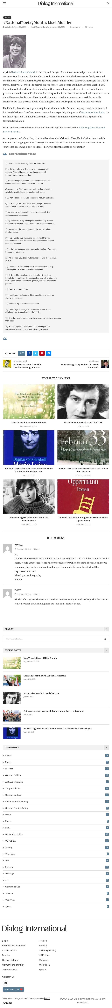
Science (56, 893)
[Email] (5, 983)
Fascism (56, 768)
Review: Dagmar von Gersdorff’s (57, 728)
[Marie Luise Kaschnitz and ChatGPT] (83, 401)
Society (56, 847)
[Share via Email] (48, 353)
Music (56, 821)
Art (56, 880)
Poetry (56, 762)
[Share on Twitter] (35, 353)
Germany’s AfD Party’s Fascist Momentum (44, 676)
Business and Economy (56, 801)
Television (56, 854)
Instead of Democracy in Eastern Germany (53, 711)
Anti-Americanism (56, 782)
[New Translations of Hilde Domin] (29, 401)
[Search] (108, 3)
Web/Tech (56, 900)
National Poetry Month (23, 72)
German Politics (56, 775)
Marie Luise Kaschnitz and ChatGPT (83, 422)
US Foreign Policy (56, 834)
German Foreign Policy (56, 808)
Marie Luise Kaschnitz (92, 112)
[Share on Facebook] (29, 353)
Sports (56, 906)
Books (56, 755)
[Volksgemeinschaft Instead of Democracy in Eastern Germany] (12, 715)
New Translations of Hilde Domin (28, 422)
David (18, 590)
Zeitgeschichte (56, 788)
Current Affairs (56, 886)
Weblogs (56, 873)
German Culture (56, 795)
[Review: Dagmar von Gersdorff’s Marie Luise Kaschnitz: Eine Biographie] (29, 447)
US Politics (56, 841)
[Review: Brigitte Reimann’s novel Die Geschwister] (29, 496)
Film (56, 827)
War (56, 860)
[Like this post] (23, 353)
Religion (56, 867)
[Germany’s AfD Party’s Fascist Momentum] (12, 680)
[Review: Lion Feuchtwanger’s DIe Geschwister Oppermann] (83, 496)
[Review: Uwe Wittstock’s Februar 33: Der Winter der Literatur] (83, 447)
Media (56, 814)
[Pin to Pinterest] (42, 353)
